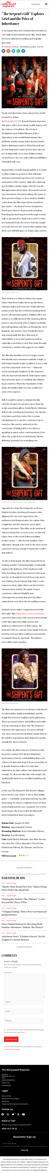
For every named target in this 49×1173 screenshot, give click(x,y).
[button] (3, 51)
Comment (8, 972)
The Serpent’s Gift (12, 121)
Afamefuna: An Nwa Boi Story (30, 614)
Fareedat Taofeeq (11, 47)
